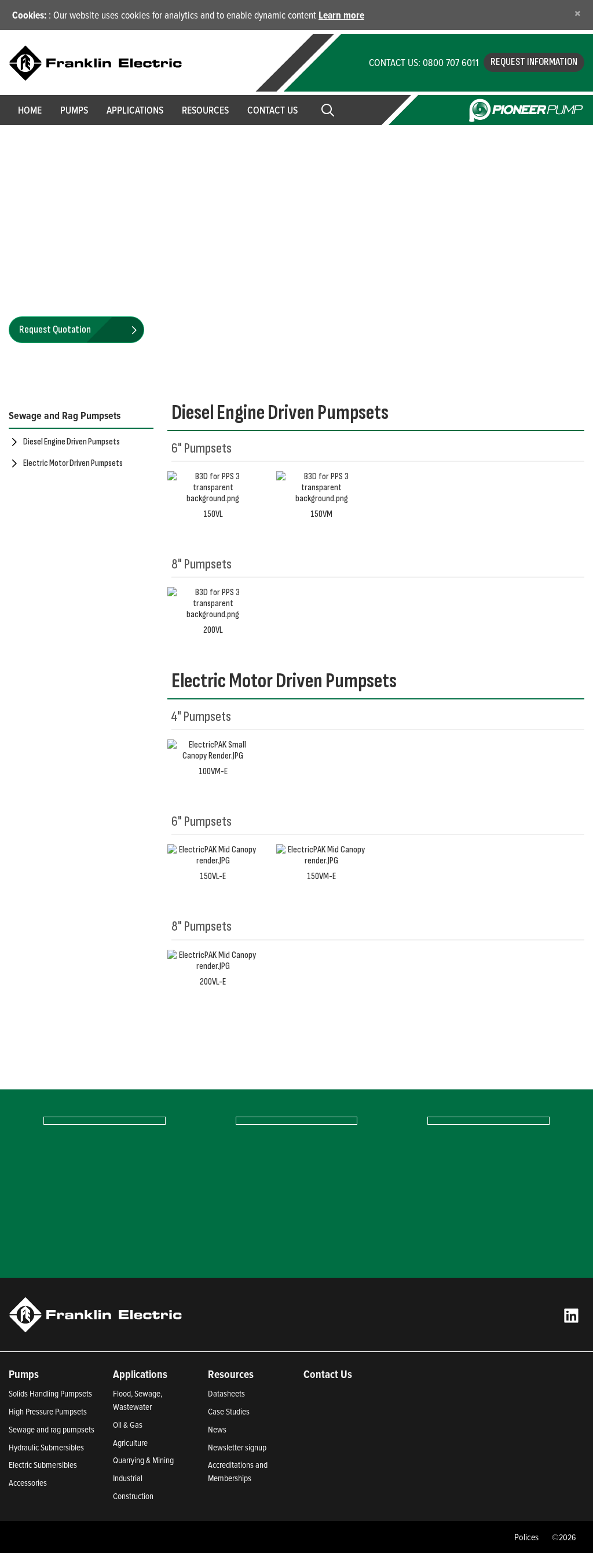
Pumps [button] (74, 110)
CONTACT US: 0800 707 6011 (424, 62)
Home (30, 110)
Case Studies (229, 1411)
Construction (133, 1496)
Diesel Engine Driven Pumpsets (71, 441)
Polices (526, 1536)
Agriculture (130, 1443)
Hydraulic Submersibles (46, 1447)
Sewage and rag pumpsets (51, 1429)
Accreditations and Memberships (238, 1471)
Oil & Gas (127, 1425)
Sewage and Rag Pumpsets (64, 415)
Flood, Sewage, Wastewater (137, 1400)
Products (54, 144)
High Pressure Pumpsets (48, 1411)
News (217, 1429)
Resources (205, 110)
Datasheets (226, 1393)
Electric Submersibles (43, 1465)
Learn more (341, 15)
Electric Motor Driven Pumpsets (73, 463)
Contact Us (272, 110)
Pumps (24, 1374)
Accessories (28, 1483)
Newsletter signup (237, 1447)
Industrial (127, 1478)
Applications (140, 1374)
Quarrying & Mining (143, 1460)
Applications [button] (135, 110)
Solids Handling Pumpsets (50, 1393)
